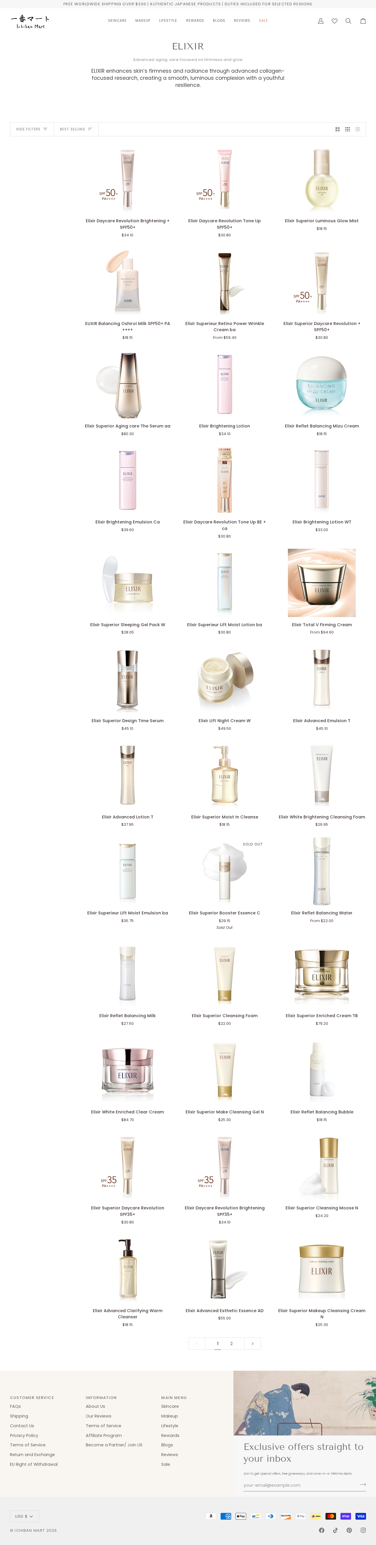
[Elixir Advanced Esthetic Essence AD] (225, 1269)
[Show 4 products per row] (359, 129)
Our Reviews (98, 1416)
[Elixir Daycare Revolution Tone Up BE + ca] (225, 480)
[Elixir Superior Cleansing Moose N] (322, 1166)
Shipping (19, 1416)
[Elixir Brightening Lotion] (225, 384)
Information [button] (101, 1397)
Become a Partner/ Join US (114, 1445)
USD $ (21, 1516)
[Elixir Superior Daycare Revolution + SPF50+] (322, 282)
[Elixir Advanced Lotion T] (127, 775)
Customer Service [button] (32, 1397)
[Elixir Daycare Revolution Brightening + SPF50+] (127, 179)
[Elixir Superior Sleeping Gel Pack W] (127, 583)
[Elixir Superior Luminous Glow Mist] (322, 179)
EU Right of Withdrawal (34, 1464)
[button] (117, 21)
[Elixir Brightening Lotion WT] (322, 480)
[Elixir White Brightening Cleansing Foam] (322, 775)
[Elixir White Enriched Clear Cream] (127, 1070)
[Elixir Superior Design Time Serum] (127, 679)
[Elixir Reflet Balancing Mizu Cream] (322, 384)
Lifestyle (169, 1426)
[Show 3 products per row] (348, 129)
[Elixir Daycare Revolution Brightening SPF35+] (225, 1166)
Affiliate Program (104, 1435)
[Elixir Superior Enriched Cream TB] (322, 974)
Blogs (167, 1445)
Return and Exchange (32, 1455)
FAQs (15, 1406)
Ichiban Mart (30, 1530)
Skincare (170, 1406)
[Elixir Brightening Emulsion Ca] (127, 480)
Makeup (169, 1416)
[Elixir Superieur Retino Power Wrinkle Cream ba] (225, 282)
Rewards (170, 1435)
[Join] (361, 1484)
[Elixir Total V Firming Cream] (322, 583)
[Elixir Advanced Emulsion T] (322, 679)
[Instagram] (363, 1530)
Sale (165, 1464)
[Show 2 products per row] (338, 129)
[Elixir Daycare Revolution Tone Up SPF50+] (225, 179)
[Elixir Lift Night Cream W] (225, 679)
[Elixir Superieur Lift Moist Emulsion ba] (127, 871)
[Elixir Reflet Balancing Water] (322, 871)
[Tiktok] (335, 1530)
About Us (95, 1406)
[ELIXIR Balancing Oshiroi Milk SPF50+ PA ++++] (127, 282)
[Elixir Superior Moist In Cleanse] (225, 775)
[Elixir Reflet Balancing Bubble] (322, 1070)
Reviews (169, 1455)
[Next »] (252, 1343)
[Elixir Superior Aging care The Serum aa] (127, 384)
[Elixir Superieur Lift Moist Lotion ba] (225, 583)
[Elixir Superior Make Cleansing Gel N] (225, 1070)
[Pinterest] (349, 1530)
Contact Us (22, 1426)
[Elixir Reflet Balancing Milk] (127, 974)
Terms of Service (28, 1445)
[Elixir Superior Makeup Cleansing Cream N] (322, 1269)
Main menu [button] (174, 1397)
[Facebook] (321, 1530)
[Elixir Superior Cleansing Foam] (225, 974)
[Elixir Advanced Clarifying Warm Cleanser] (127, 1269)
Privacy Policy (24, 1435)
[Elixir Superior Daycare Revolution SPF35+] (127, 1166)
